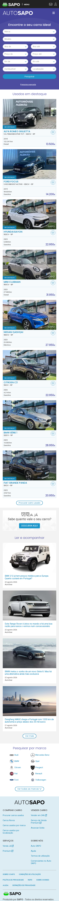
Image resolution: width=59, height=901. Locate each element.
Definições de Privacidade (23, 885)
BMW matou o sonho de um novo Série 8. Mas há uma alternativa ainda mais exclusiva (28, 672)
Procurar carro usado (29, 502)
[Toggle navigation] (53, 13)
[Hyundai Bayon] (29, 214)
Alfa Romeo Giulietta (19, 132)
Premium (7, 851)
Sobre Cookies (42, 880)
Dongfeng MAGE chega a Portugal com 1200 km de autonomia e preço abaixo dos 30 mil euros (29, 720)
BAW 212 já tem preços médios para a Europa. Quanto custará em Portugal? (27, 577)
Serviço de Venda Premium (39, 821)
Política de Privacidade (13, 880)
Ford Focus (18, 182)
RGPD (30, 880)
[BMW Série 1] (29, 415)
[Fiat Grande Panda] (29, 465)
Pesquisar (29, 76)
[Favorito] (53, 132)
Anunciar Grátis (37, 828)
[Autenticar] (50, 4)
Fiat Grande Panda (15, 484)
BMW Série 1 (10, 433)
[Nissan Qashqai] (29, 315)
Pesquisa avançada (28, 85)
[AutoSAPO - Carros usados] (18, 13)
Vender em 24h (38, 815)
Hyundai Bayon (13, 233)
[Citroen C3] (29, 365)
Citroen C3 (11, 383)
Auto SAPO (36, 846)
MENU (26, 4)
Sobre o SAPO (9, 874)
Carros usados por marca (14, 825)
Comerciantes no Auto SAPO (41, 862)
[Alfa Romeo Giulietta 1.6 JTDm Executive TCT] (29, 114)
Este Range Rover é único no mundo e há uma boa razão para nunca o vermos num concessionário (28, 625)
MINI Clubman (12, 283)
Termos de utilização (40, 856)
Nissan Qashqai (13, 333)
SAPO (12, 894)
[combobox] (29, 31)
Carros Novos (9, 820)
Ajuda (33, 851)
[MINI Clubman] (29, 265)
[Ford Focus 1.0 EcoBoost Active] (29, 164)
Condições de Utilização (30, 874)
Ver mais (29, 736)
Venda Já (7, 846)
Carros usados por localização (11, 831)
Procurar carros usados (13, 815)
